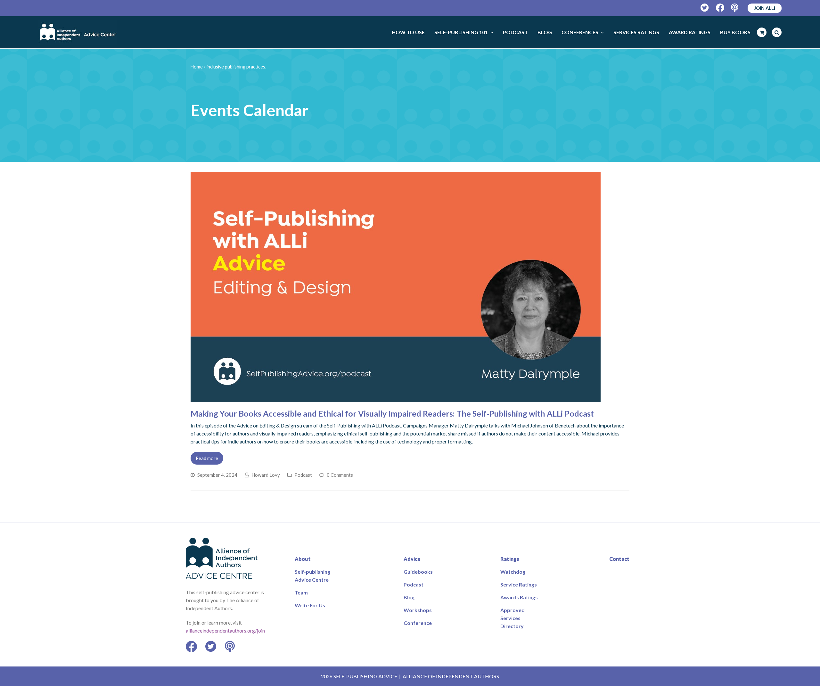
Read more (207, 458)
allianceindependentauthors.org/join (225, 630)
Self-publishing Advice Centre (312, 576)
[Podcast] (735, 8)
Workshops (418, 610)
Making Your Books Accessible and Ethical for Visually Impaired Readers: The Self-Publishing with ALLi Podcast (392, 413)
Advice (412, 559)
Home (197, 66)
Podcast (303, 475)
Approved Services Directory (512, 618)
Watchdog (512, 572)
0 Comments (340, 475)
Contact (619, 559)
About (303, 559)
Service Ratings (518, 584)
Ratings (509, 559)
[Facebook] (720, 8)
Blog (409, 597)
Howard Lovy (265, 475)
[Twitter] (705, 8)
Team (301, 592)
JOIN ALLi (764, 8)
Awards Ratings (519, 597)
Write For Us (310, 605)
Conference (418, 623)
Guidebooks (418, 572)
